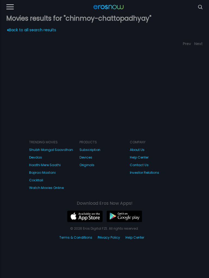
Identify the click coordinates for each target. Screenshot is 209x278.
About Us (137, 149)
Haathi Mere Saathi (45, 165)
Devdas (35, 157)
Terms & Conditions (75, 237)
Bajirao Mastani (42, 172)
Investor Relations (144, 172)
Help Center (139, 157)
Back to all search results (32, 30)
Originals (86, 165)
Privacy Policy (109, 237)
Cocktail (36, 180)
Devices (85, 157)
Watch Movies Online (46, 187)
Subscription (89, 149)
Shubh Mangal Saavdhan (51, 149)
